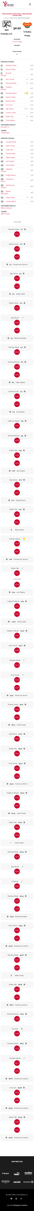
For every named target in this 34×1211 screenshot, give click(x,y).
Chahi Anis (9, 150)
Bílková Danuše (6, 208)
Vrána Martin (10, 165)
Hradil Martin (5, 133)
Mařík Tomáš (10, 146)
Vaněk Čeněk (10, 197)
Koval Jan (9, 105)
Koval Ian (4, 127)
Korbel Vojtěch (11, 201)
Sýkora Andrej (10, 69)
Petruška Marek (11, 83)
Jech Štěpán (10, 161)
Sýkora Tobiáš (10, 97)
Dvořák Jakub (10, 153)
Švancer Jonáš (11, 113)
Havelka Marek (11, 142)
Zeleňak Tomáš (11, 65)
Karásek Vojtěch (11, 93)
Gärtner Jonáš (10, 101)
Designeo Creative (20, 1205)
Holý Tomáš (10, 79)
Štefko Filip (10, 116)
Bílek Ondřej (5, 214)
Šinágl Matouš (11, 175)
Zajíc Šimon (10, 109)
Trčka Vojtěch (10, 120)
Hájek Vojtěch (10, 157)
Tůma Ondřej (17, 42)
